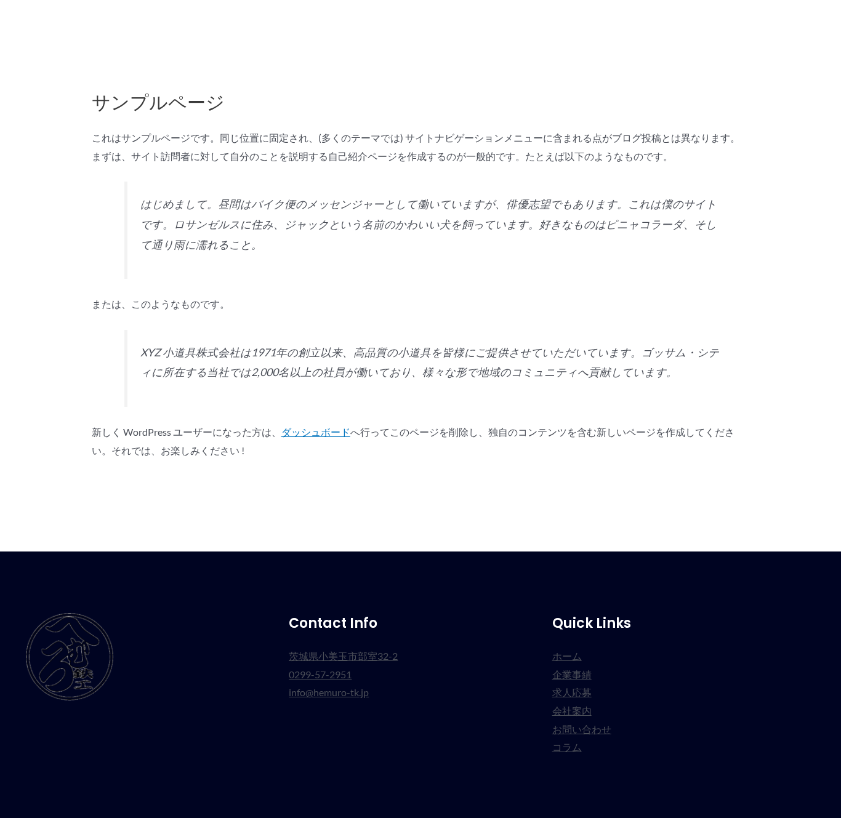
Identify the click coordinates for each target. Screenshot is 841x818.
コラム (790, 21)
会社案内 (657, 21)
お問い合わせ (726, 21)
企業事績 (539, 21)
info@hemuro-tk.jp (329, 692)
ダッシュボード (315, 432)
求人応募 (598, 21)
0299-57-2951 (320, 674)
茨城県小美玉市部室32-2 (343, 656)
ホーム (485, 21)
